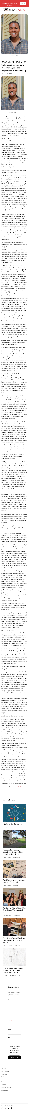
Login (2, 1077)
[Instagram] (2, 1108)
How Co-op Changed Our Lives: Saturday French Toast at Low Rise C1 (14, 940)
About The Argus (5, 1069)
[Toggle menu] (24, 9)
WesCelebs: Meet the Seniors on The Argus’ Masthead (14, 881)
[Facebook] (9, 1108)
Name (10, 1020)
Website (10, 1037)
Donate (3, 1082)
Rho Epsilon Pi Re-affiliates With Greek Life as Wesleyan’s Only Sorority (14, 910)
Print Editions (4, 1090)
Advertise (3, 1084)
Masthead (4, 1074)
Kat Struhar (11, 73)
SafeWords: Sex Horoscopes (12, 824)
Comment (10, 999)
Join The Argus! (5, 1071)
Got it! (23, 3)
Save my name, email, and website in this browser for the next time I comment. (15, 1049)
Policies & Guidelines (6, 1087)
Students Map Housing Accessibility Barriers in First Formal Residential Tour (13, 852)
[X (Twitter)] (6, 1108)
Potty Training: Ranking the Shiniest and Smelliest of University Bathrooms (13, 970)
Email (9, 1029)
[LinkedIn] (12, 1108)
